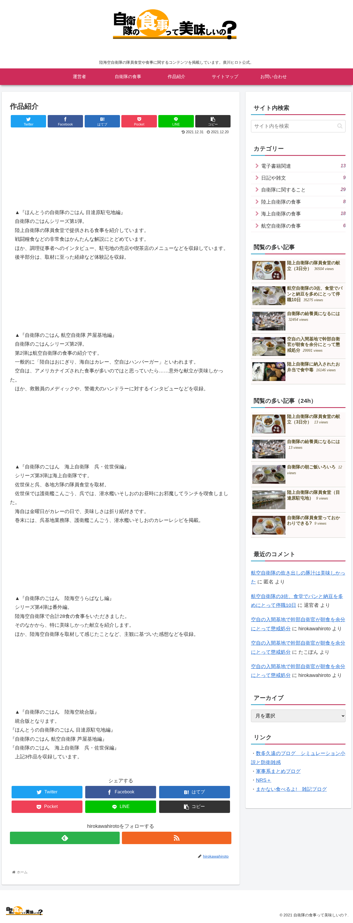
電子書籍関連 (303, 166)
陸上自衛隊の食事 (303, 202)
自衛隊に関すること (303, 190)
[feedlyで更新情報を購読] (64, 838)
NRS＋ (263, 780)
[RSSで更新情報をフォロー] (176, 838)
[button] (340, 126)
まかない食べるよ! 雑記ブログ (291, 789)
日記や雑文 (303, 178)
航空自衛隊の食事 (303, 226)
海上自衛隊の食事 (303, 214)
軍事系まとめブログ (278, 771)
